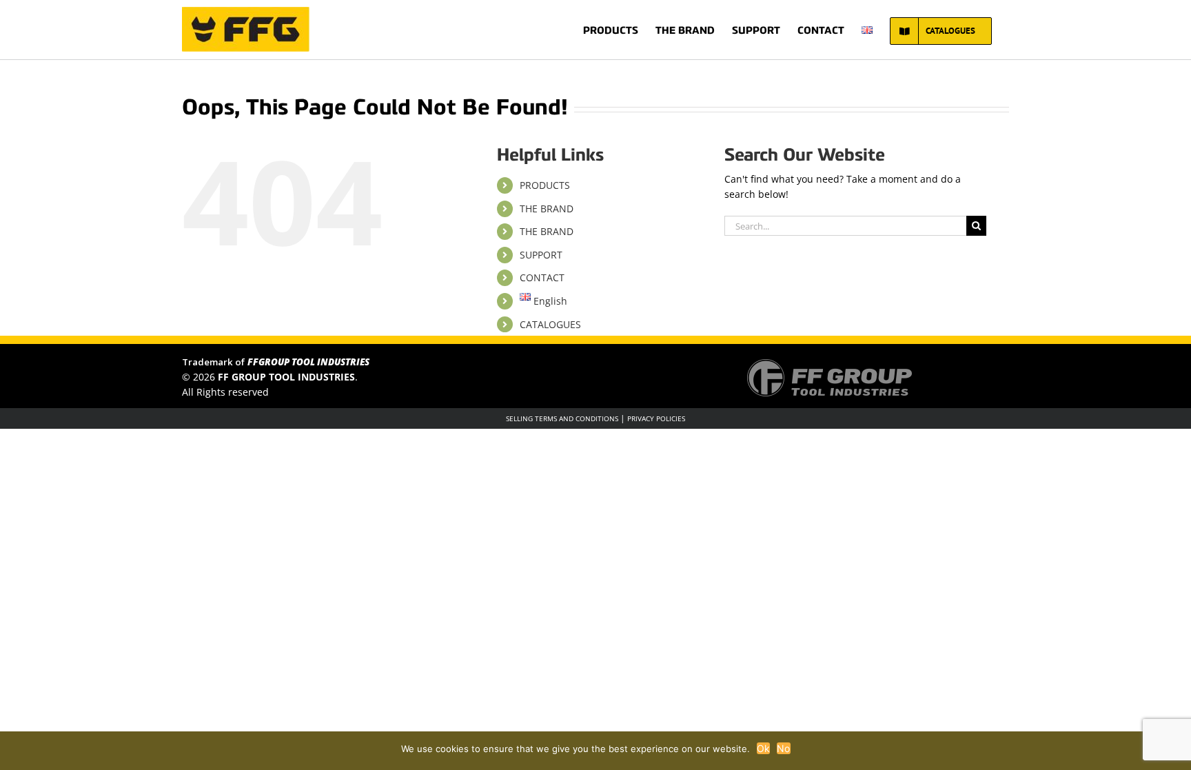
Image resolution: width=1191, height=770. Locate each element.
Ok (764, 748)
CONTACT (542, 277)
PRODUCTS (545, 185)
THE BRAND (546, 208)
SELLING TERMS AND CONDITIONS (562, 418)
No (784, 748)
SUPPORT (541, 254)
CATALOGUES (550, 324)
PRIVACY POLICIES (656, 418)
